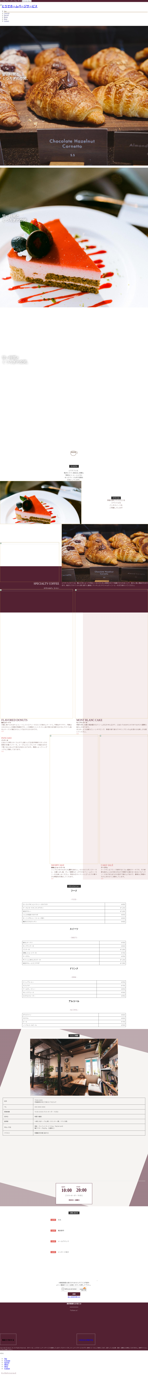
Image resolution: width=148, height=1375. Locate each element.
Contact (7, 1368)
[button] (8, 1339)
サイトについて (27, 1)
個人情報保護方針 (74, 1297)
